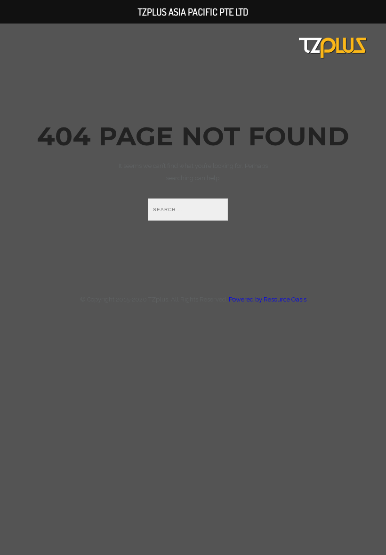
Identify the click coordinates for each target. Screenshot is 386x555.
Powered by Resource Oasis (267, 299)
